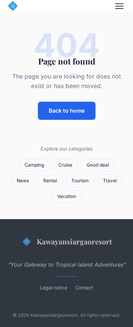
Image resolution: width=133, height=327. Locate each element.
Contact (84, 287)
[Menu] (119, 6)
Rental (50, 180)
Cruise (65, 165)
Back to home (67, 110)
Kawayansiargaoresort (74, 241)
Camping (34, 165)
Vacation (66, 196)
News (23, 180)
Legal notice (53, 287)
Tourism (80, 180)
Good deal (98, 165)
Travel (110, 180)
